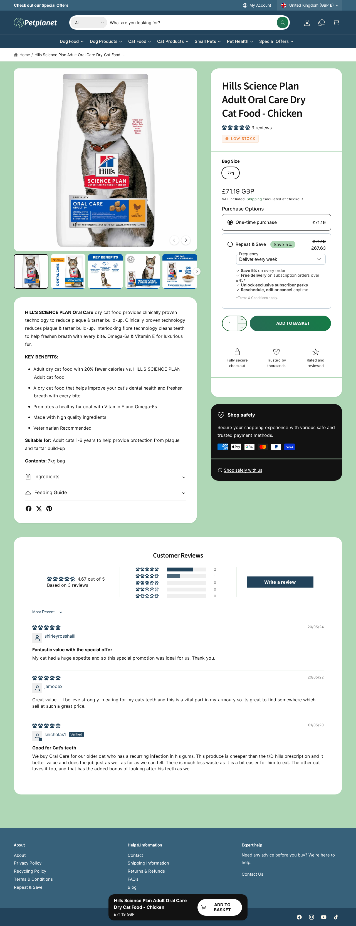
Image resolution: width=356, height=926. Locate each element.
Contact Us (252, 874)
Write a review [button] (280, 582)
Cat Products (170, 41)
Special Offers (273, 41)
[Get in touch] (321, 22)
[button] (336, 22)
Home (24, 54)
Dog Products (103, 41)
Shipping (254, 199)
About (20, 855)
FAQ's (133, 879)
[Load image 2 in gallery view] (68, 271)
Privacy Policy (27, 863)
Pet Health (237, 41)
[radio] (276, 222)
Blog (132, 887)
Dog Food (69, 41)
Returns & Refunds (146, 871)
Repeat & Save (28, 887)
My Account (260, 5)
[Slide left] (174, 240)
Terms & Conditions (33, 879)
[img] (46, 627)
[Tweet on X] (39, 508)
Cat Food (137, 41)
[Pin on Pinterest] (49, 508)
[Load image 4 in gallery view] (142, 271)
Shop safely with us (243, 470)
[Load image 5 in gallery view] (179, 271)
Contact (135, 855)
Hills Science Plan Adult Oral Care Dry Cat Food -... (80, 54)
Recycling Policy (30, 871)
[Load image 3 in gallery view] (105, 271)
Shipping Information (148, 863)
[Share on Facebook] (28, 508)
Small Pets (205, 41)
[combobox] (199, 22)
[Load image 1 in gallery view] (31, 271)
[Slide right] (185, 240)
